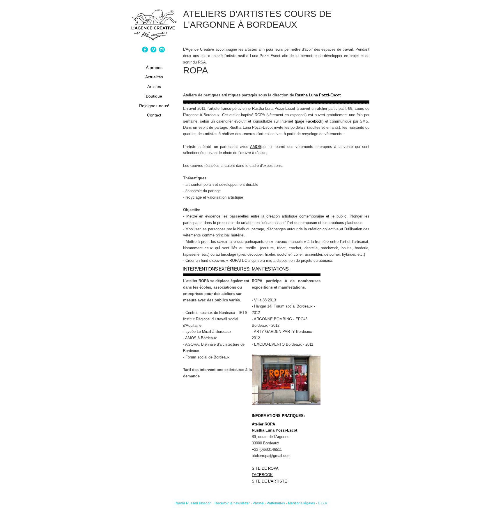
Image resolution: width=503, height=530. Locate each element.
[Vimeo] (154, 51)
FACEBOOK (262, 475)
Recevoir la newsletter (232, 503)
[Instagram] (162, 51)
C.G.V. (323, 503)
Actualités (154, 77)
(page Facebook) (309, 121)
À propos (154, 67)
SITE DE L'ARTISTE (269, 481)
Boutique (154, 96)
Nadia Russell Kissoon (194, 503)
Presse (258, 503)
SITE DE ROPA (265, 468)
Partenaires (276, 503)
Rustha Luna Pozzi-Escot (318, 95)
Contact (154, 115)
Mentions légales (301, 503)
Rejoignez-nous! (154, 105)
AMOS (255, 146)
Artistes (154, 86)
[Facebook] (145, 51)
